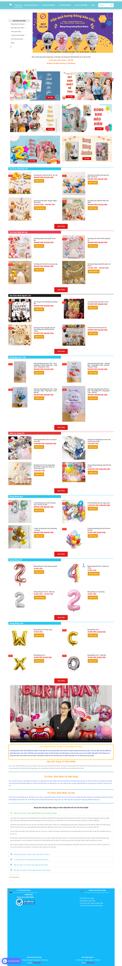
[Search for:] (106, 5)
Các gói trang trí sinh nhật (61, 761)
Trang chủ (18, 5)
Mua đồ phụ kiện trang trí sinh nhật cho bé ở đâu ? (32, 854)
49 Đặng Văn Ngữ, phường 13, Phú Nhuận (61, 63)
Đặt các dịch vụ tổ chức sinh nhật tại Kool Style (31, 865)
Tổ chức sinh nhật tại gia (61, 793)
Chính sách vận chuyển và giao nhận (91, 903)
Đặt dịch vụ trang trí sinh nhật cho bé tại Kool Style (32, 870)
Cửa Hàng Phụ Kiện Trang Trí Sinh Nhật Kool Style (61, 747)
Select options (39, 208)
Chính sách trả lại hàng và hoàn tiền (91, 905)
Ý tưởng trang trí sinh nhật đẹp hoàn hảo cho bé (31, 860)
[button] (33, 33)
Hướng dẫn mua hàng (87, 898)
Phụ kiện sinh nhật (48, 5)
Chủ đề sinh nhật (64, 5)
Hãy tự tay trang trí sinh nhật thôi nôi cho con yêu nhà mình (35, 813)
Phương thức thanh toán (87, 900)
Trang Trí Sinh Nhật (81, 5)
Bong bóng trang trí (31, 5)
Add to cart (39, 181)
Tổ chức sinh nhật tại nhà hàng (61, 776)
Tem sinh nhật (16, 31)
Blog (93, 5)
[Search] (111, 5)
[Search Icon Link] (19, 47)
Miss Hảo (21, 894)
